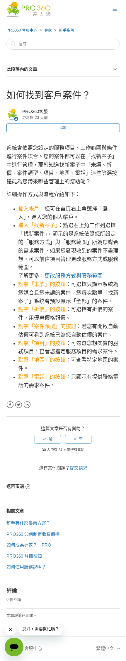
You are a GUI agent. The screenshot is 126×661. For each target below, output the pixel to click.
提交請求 (78, 467)
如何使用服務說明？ (26, 566)
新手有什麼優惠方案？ (28, 523)
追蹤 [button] (63, 128)
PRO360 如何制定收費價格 (32, 534)
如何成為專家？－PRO (28, 544)
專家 (48, 30)
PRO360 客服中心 (21, 30)
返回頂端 (15, 486)
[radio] (48, 439)
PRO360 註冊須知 (24, 556)
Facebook (10, 404)
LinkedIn (27, 404)
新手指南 (66, 30)
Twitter (18, 404)
